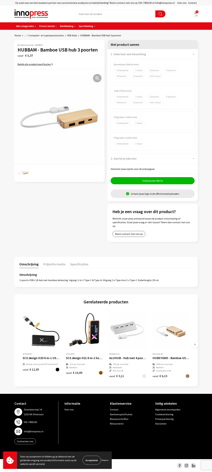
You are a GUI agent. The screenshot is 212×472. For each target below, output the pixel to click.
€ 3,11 (116, 376)
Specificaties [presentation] (79, 264)
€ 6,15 (160, 376)
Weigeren (105, 460)
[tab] (29, 265)
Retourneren (117, 423)
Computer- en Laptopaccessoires (46, 35)
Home (17, 35)
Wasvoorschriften (119, 419)
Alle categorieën (25, 26)
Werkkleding (66, 26)
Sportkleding (86, 26)
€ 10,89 (74, 373)
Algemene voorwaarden (167, 409)
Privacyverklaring (164, 419)
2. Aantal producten (124, 158)
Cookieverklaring (164, 414)
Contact (192, 2)
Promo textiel (46, 26)
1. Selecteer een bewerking (128, 54)
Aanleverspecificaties (121, 414)
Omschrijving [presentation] (29, 264)
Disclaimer (161, 423)
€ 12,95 (31, 369)
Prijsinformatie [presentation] (54, 264)
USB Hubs (72, 35)
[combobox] (115, 13)
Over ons (182, 2)
